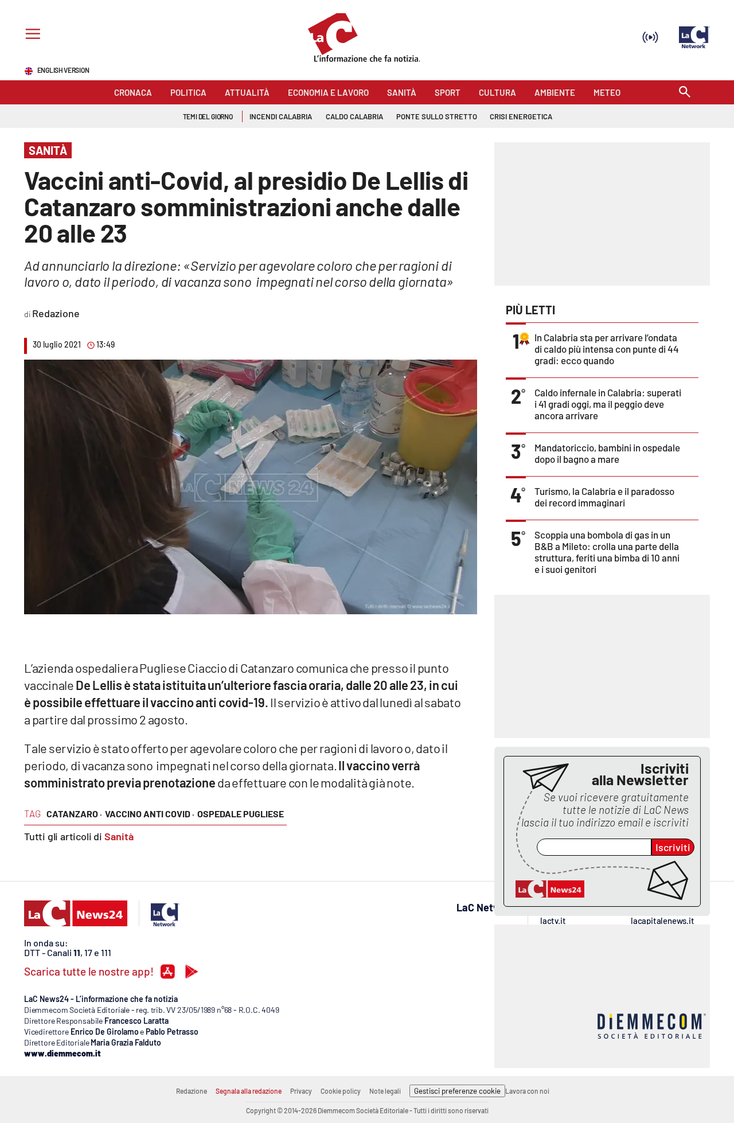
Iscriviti (672, 847)
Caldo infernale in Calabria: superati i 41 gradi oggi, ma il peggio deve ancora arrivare (607, 404)
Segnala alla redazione (249, 1091)
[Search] (684, 92)
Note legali (385, 1091)
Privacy (301, 1091)
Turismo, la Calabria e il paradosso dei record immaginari (604, 496)
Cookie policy (341, 1091)
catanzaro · (74, 813)
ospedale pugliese (240, 813)
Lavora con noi (527, 1091)
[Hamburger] (30, 35)
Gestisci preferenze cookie (457, 1090)
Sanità (119, 836)
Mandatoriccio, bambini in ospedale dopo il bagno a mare (607, 453)
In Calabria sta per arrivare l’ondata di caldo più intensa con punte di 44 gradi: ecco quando (606, 349)
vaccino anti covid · (149, 813)
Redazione (191, 1091)
